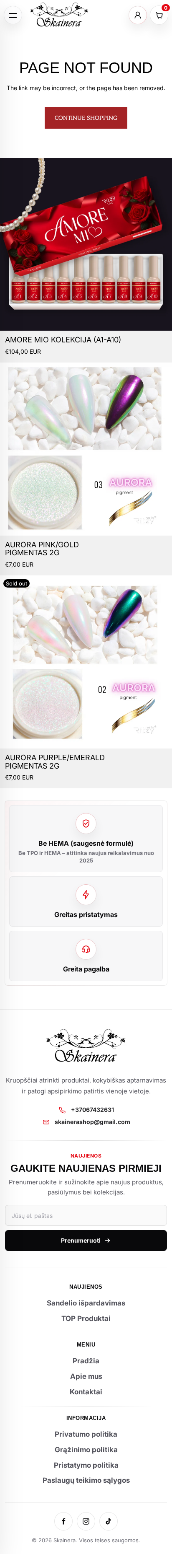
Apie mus (86, 1376)
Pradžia (86, 1361)
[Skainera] (59, 15)
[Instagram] (86, 1521)
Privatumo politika (86, 1434)
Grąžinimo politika (86, 1449)
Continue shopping (86, 118)
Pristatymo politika (86, 1465)
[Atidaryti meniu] (13, 15)
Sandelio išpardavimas (86, 1303)
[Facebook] (63, 1521)
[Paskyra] (138, 15)
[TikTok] (108, 1521)
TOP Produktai (86, 1318)
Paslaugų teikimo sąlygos (86, 1480)
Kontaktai (86, 1392)
